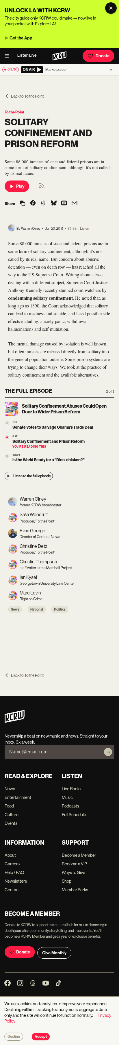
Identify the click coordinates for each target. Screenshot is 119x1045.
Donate (102, 55)
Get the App (21, 38)
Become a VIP (74, 863)
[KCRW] (15, 721)
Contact (12, 889)
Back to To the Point (27, 96)
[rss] (41, 187)
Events (11, 823)
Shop (66, 881)
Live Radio (71, 788)
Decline (14, 1036)
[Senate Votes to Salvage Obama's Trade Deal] (7, 423)
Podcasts (70, 805)
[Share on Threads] (43, 203)
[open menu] (8, 56)
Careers (12, 863)
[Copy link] (22, 203)
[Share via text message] (64, 203)
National (36, 609)
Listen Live (27, 55)
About (10, 855)
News (15, 609)
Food (9, 805)
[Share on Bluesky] (54, 203)
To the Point (14, 112)
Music (67, 797)
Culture (11, 814)
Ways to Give (73, 872)
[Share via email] (74, 204)
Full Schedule (74, 814)
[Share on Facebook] (33, 203)
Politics (60, 609)
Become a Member (79, 855)
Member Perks (75, 889)
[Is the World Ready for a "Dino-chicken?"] (7, 455)
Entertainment (18, 797)
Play (20, 186)
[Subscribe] (108, 752)
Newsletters (16, 881)
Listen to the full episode (32, 476)
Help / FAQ (14, 872)
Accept (41, 1036)
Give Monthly (54, 952)
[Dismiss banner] (111, 8)
